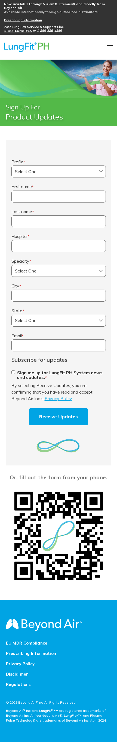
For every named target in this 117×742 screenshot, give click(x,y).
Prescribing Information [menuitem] (31, 653)
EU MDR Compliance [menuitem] (27, 643)
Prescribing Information (23, 20)
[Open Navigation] (110, 47)
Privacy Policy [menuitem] (20, 664)
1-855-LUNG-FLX (18, 31)
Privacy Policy (58, 398)
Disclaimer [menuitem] (17, 674)
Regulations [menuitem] (18, 684)
